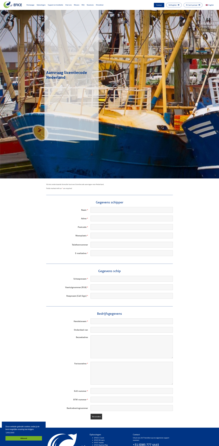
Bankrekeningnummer (77, 408)
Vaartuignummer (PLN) (76, 287)
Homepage (30, 5)
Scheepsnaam (80, 279)
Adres (84, 218)
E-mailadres (81, 253)
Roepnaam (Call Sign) (77, 296)
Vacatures (90, 5)
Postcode (83, 227)
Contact (159, 5)
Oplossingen (41, 5)
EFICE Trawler (99, 443)
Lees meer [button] (10, 432)
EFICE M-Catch (99, 440)
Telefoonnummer (80, 245)
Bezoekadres (82, 337)
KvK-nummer (81, 391)
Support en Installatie (55, 5)
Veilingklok (173, 5)
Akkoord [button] (23, 438)
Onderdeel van (81, 330)
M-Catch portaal (192, 5)
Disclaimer (100, 5)
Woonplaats (81, 235)
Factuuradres (81, 363)
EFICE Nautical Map (101, 445)
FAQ (83, 5)
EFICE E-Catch (99, 438)
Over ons (68, 5)
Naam (84, 210)
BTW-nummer (80, 399)
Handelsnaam (81, 321)
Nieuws (76, 5)
